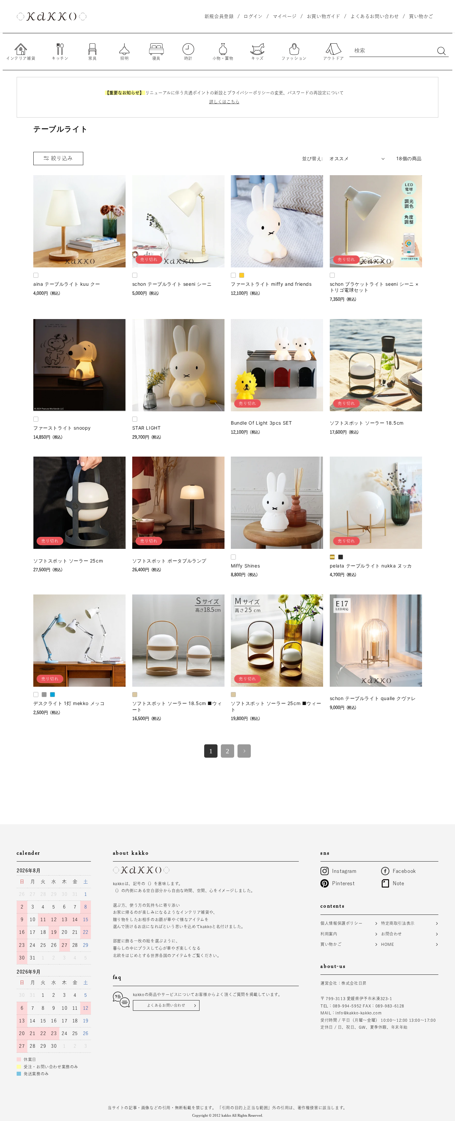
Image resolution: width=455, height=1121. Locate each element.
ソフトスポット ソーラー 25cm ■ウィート (276, 706)
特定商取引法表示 (398, 923)
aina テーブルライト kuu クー (66, 284)
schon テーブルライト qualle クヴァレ (373, 698)
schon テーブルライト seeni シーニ (172, 284)
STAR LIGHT (146, 428)
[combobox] (399, 50)
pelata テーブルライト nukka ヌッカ (371, 565)
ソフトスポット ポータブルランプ (169, 560)
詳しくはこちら (224, 102)
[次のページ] (244, 751)
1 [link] (211, 751)
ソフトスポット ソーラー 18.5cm (367, 423)
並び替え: (312, 158)
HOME (387, 944)
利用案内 (328, 934)
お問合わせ (391, 934)
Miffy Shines (245, 565)
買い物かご (330, 944)
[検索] (441, 51)
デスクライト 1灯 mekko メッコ (69, 703)
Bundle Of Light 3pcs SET (261, 423)
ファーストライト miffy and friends (271, 284)
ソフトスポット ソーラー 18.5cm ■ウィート (177, 706)
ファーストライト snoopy (62, 428)
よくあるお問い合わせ (166, 1005)
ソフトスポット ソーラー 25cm (68, 560)
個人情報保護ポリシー (341, 923)
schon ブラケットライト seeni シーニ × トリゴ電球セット (374, 287)
